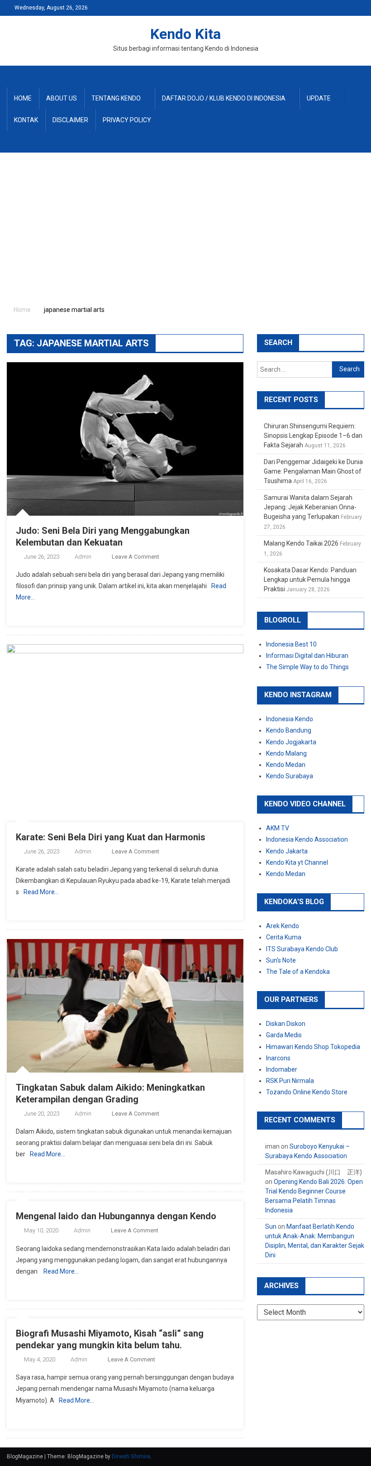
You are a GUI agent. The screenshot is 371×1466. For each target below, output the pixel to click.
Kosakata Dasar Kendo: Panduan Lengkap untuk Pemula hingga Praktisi (310, 579)
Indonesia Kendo (289, 719)
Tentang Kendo (116, 98)
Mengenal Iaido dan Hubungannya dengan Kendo (116, 1216)
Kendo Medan (285, 764)
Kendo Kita (185, 34)
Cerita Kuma (283, 937)
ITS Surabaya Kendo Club (302, 949)
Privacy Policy (127, 120)
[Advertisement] (185, 220)
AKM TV (277, 828)
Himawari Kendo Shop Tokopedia (313, 1046)
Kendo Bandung (288, 730)
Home (23, 98)
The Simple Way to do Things (307, 667)
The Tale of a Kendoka (298, 971)
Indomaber (281, 1069)
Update (319, 98)
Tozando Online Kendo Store (306, 1092)
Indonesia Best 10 (291, 644)
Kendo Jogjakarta (291, 742)
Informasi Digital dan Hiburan (307, 655)
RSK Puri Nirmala (290, 1080)
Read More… (41, 892)
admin (83, 556)
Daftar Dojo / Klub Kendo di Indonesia (223, 98)
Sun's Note (281, 960)
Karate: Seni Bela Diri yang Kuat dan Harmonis (110, 837)
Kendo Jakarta (287, 851)
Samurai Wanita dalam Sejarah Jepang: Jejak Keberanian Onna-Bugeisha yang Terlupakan (310, 507)
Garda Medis (284, 1035)
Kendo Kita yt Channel (297, 862)
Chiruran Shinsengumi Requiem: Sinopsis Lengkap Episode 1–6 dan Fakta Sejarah (313, 435)
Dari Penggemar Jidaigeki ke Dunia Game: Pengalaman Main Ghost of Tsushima (313, 471)
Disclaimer (70, 120)
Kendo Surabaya (289, 776)
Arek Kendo (282, 925)
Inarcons (278, 1058)
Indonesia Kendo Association (307, 839)
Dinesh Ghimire (131, 1456)
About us (61, 98)
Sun (270, 1226)
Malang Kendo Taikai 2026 (301, 543)
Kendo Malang (286, 753)
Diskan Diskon (285, 1023)
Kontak (26, 120)
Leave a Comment (135, 556)
